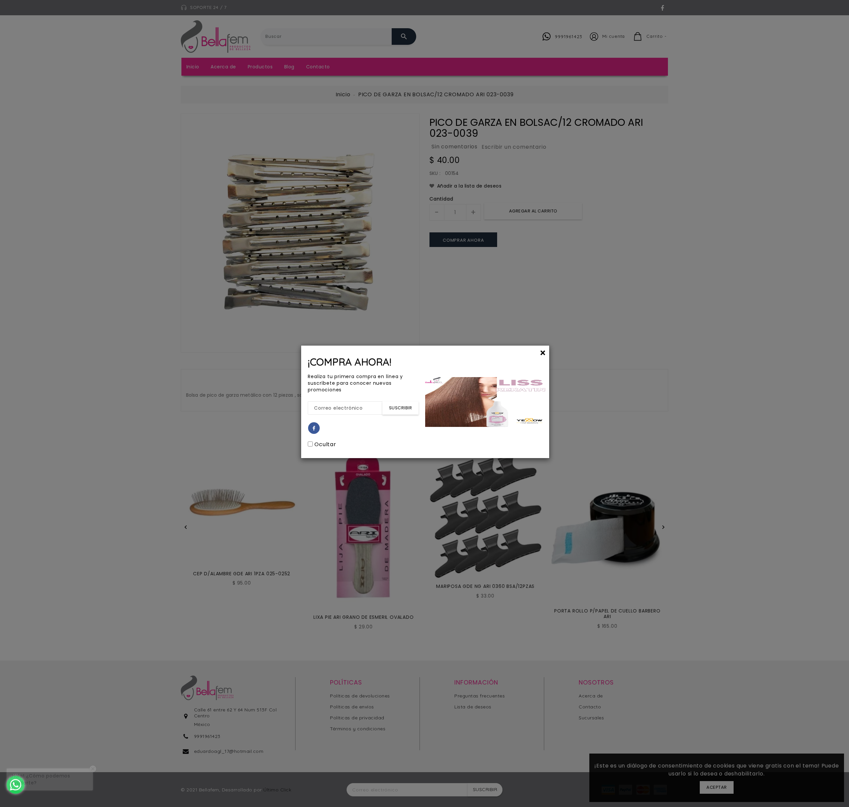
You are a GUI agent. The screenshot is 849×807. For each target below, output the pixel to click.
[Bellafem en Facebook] (314, 428)
